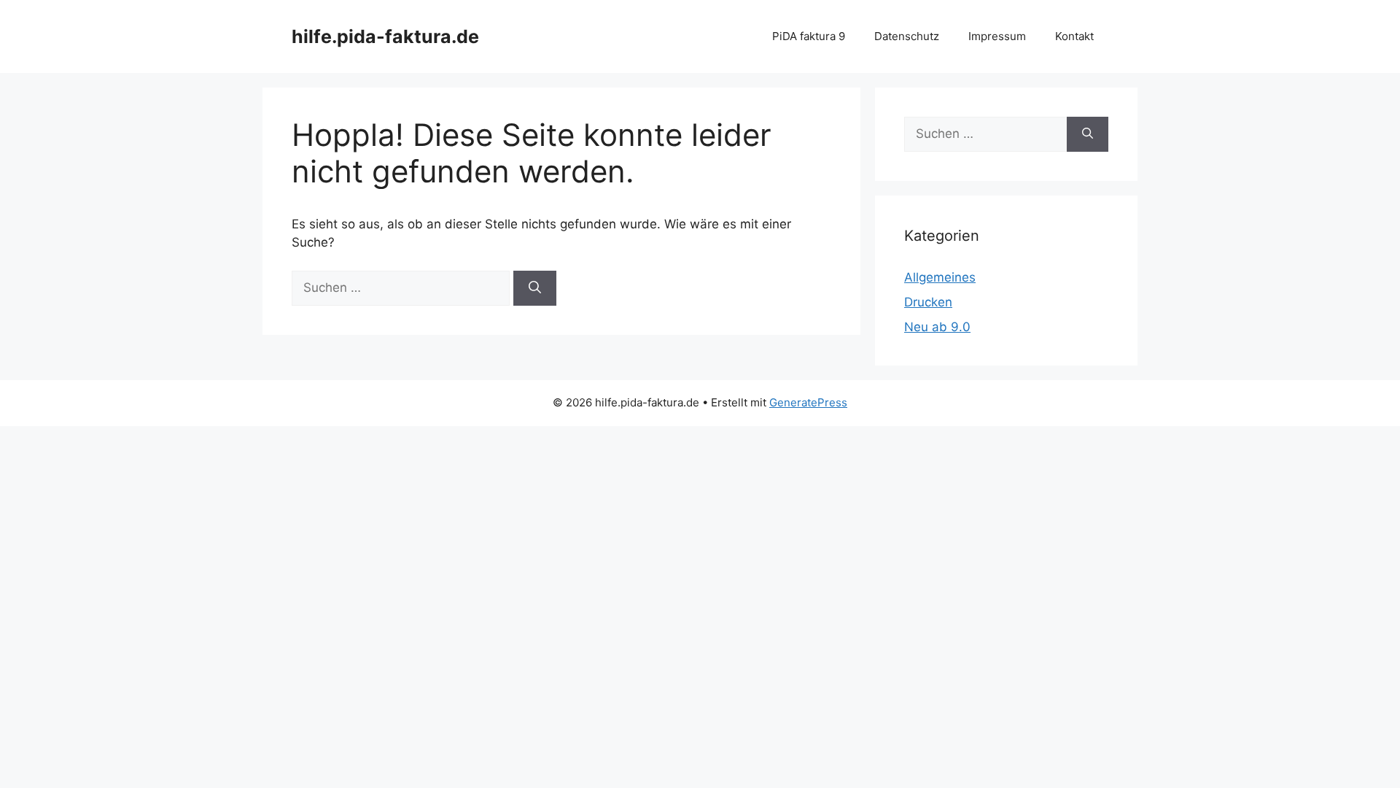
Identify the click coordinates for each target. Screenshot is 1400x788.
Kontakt (1074, 36)
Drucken (928, 302)
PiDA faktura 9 (808, 36)
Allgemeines (940, 277)
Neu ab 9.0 (937, 327)
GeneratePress (808, 402)
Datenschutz (906, 36)
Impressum (997, 36)
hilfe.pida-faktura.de (385, 36)
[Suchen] (534, 288)
